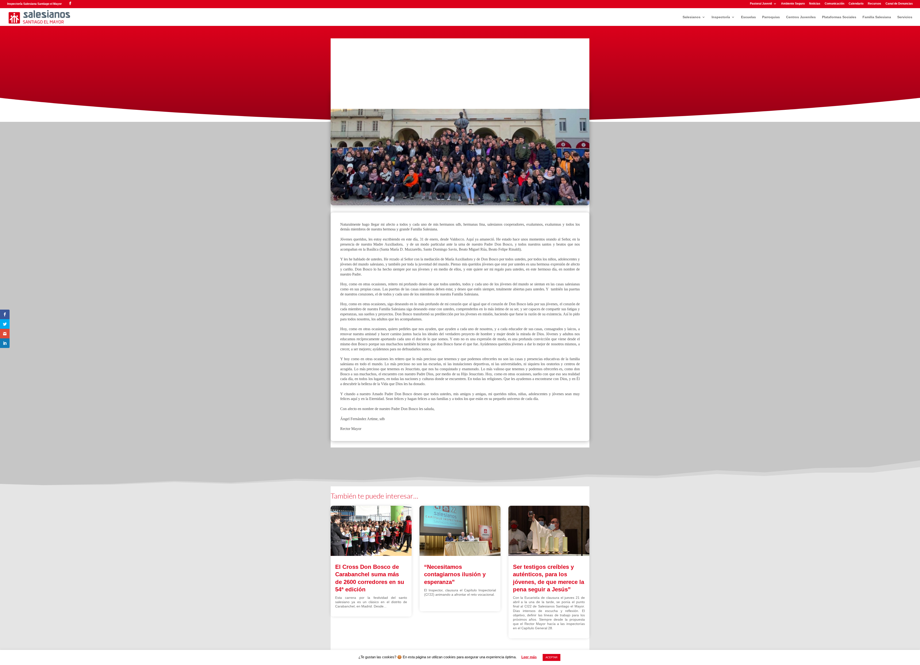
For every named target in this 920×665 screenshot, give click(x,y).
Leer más (529, 657)
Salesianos (692, 17)
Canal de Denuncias (899, 3)
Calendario (856, 3)
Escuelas (748, 17)
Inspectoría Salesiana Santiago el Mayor (34, 4)
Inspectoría (721, 17)
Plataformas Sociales (839, 17)
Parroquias (771, 17)
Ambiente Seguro (793, 3)
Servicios (904, 17)
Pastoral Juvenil (761, 3)
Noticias (814, 3)
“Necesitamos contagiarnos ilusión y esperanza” (455, 574)
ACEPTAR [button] (552, 657)
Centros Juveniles (801, 17)
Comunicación (834, 3)
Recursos (874, 3)
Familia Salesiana (876, 17)
